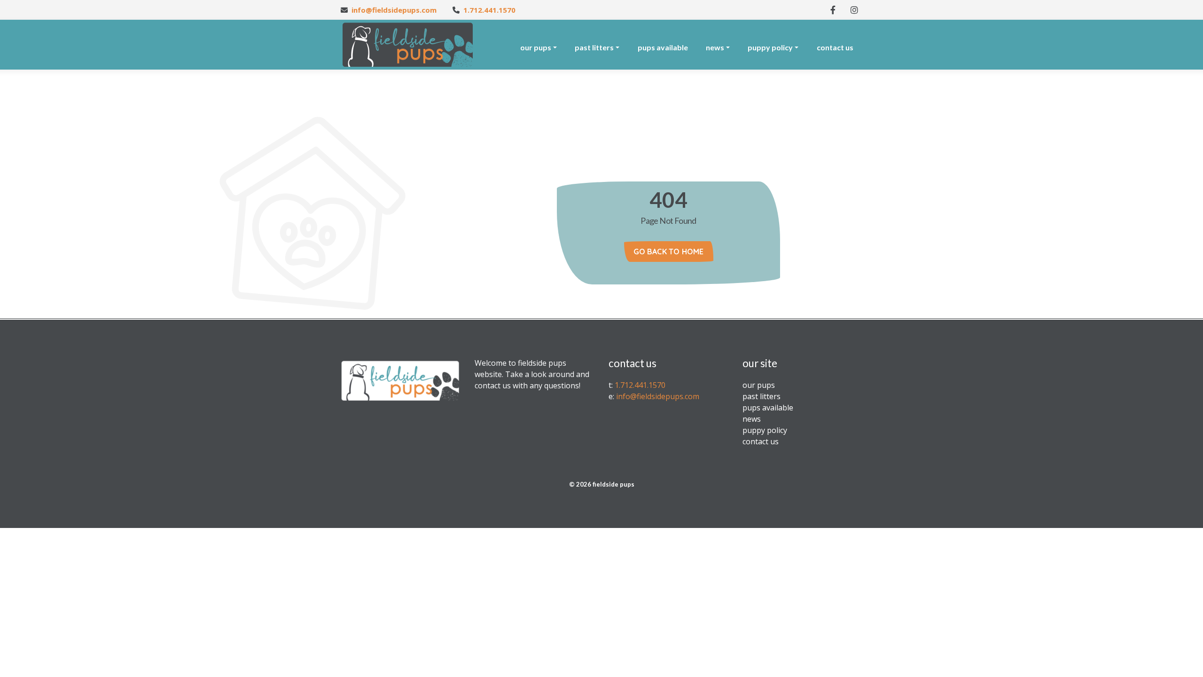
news (715, 47)
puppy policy (770, 47)
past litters (594, 47)
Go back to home (668, 251)
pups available (663, 47)
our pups (535, 47)
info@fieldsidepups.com (394, 10)
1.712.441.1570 (489, 10)
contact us (835, 47)
